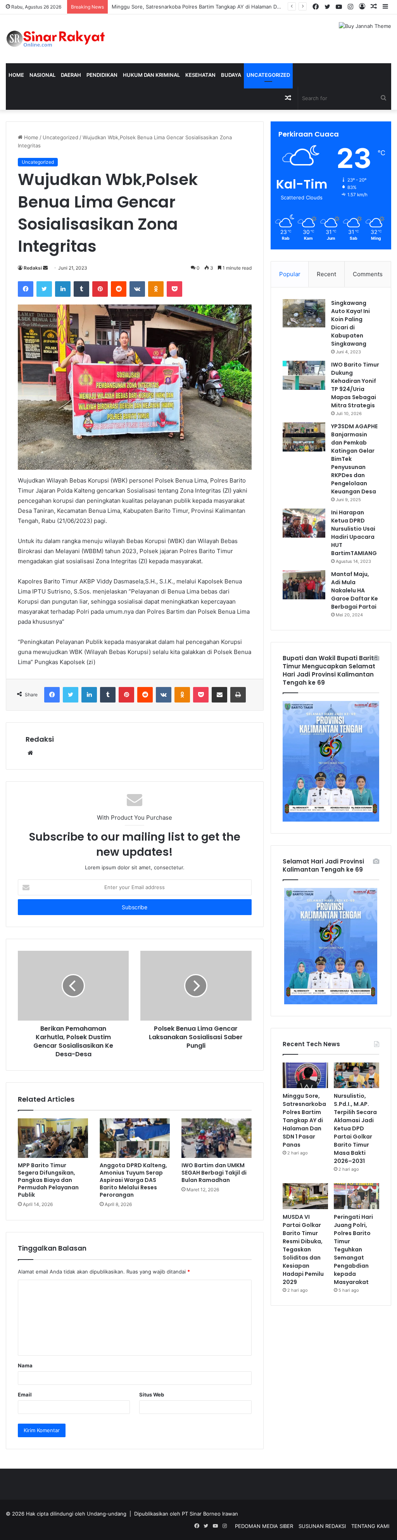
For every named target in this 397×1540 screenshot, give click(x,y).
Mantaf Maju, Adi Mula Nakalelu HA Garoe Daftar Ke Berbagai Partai (354, 590)
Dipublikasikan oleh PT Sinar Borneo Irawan (186, 1514)
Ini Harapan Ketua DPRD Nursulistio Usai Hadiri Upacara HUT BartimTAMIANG (354, 533)
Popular (289, 274)
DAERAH (71, 75)
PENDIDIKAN (101, 75)
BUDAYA (231, 75)
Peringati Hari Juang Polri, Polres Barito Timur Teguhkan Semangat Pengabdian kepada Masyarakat (353, 1249)
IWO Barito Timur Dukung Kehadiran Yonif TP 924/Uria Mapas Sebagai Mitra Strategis (355, 385)
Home (16, 75)
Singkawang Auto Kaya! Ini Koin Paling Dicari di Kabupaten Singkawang (350, 323)
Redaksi (33, 268)
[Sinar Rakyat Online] (66, 39)
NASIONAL (42, 75)
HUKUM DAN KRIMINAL (151, 75)
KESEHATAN (200, 75)
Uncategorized (268, 75)
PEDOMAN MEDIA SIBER (264, 1526)
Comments (368, 274)
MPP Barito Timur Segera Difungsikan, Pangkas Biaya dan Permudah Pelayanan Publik (48, 1180)
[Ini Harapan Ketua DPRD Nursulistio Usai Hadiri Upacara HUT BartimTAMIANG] (304, 523)
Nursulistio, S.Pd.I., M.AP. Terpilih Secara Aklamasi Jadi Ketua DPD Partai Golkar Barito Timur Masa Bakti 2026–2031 (355, 1128)
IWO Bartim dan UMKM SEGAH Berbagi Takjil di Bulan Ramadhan (214, 1172)
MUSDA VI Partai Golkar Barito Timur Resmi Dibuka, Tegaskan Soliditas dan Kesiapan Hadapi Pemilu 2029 (303, 1249)
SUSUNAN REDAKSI (322, 1526)
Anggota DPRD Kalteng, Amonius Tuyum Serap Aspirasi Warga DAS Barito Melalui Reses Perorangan (133, 1180)
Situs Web (151, 1394)
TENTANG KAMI (370, 1526)
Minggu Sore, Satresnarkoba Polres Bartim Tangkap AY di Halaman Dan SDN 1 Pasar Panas (304, 1120)
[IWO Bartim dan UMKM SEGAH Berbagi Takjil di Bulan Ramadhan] (216, 1138)
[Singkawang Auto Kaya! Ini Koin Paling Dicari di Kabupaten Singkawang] (304, 313)
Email (25, 1394)
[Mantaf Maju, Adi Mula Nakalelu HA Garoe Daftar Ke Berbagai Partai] (304, 584)
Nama (25, 1365)
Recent (326, 274)
